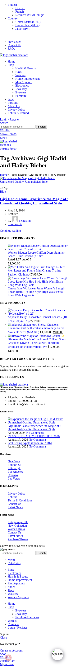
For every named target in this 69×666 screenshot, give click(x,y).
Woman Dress (16, 529)
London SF (14, 464)
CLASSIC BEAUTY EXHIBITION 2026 (34, 436)
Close (3, 637)
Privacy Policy (16, 493)
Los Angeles (15, 471)
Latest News (15, 507)
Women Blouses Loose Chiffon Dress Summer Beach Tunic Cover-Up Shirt (36, 254)
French (19, 11)
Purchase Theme (18, 539)
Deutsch (20, 8)
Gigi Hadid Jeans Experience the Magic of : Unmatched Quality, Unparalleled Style (34, 201)
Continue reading (10, 230)
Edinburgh (14, 468)
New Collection (17, 525)
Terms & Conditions (20, 500)
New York (14, 461)
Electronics (22, 85)
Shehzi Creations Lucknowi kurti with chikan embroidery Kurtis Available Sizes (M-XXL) (36, 328)
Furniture (20, 95)
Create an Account (11, 650)
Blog (3, 191)
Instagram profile (18, 522)
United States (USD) (27, 21)
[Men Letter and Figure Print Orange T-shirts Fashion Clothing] (36, 267)
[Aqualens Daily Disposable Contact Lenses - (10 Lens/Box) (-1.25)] (38, 313)
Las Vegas (14, 478)
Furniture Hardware (27, 617)
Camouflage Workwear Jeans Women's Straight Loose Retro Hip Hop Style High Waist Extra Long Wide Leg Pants (36, 292)
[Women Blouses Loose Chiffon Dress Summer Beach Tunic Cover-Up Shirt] (38, 249)
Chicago (13, 475)
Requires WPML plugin (29, 15)
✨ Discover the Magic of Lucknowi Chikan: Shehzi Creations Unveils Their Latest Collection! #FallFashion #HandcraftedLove (37, 341)
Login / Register (17, 627)
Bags (18, 71)
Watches (20, 75)
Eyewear (20, 92)
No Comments (35, 432)
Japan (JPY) (22, 28)
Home (3, 174)
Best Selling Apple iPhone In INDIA (30, 443)
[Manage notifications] (8, 658)
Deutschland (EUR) (27, 25)
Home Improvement (27, 78)
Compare (13, 624)
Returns (12, 497)
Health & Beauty (25, 68)
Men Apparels (23, 82)
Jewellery (21, 89)
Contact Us (14, 503)
